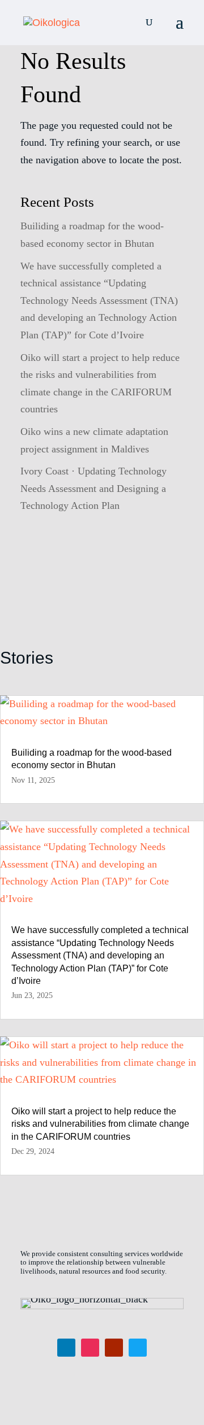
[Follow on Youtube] (114, 1348)
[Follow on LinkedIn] (66, 1348)
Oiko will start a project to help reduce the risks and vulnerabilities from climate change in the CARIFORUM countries (100, 1123)
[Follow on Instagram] (90, 1348)
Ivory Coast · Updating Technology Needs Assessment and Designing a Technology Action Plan (93, 488)
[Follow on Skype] (138, 1348)
